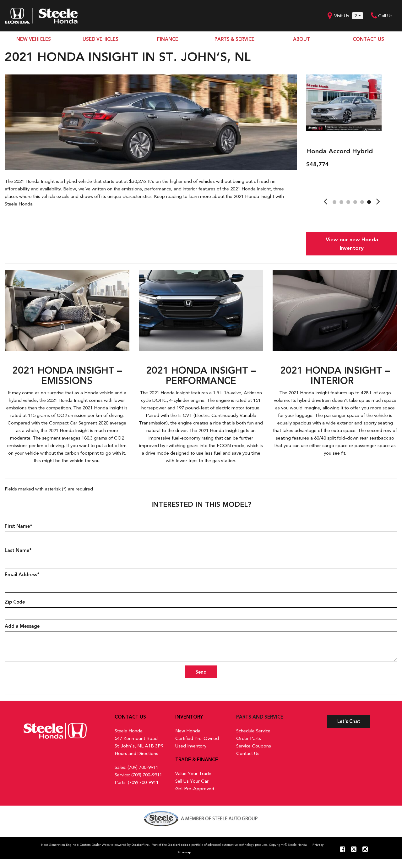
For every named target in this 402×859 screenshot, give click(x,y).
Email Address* (22, 574)
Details (324, 180)
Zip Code (15, 602)
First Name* (18, 526)
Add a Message (22, 626)
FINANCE (167, 39)
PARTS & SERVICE (234, 39)
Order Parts (248, 738)
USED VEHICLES (100, 39)
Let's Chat (348, 721)
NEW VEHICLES (33, 39)
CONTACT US (368, 39)
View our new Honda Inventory (352, 243)
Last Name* (18, 550)
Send (201, 672)
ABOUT (301, 39)
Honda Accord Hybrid (339, 151)
